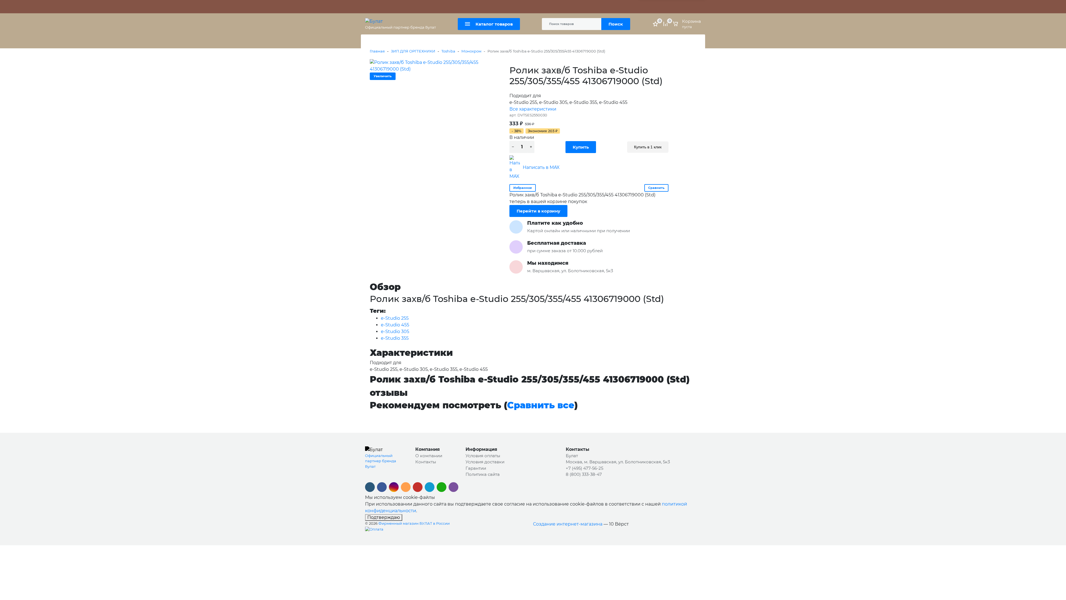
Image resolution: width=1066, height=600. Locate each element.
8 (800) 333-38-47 (584, 474)
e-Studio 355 (395, 338)
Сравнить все (540, 405)
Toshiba (448, 51)
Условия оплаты (483, 455)
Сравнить (656, 188)
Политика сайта (508, 6)
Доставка (458, 6)
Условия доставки (485, 461)
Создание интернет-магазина (567, 524)
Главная (377, 51)
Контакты (480, 6)
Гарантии (476, 468)
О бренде (374, 6)
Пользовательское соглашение (557, 6)
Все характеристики (532, 109)
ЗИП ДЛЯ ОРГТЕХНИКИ (413, 51)
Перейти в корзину (538, 211)
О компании (428, 455)
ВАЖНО (420, 6)
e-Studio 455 (395, 325)
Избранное (522, 188)
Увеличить (383, 76)
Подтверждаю (383, 517)
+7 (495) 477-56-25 (584, 468)
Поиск (616, 24)
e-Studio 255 (395, 318)
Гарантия (396, 6)
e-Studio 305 (395, 331)
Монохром (471, 51)
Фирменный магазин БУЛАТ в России (414, 523)
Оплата (439, 6)
